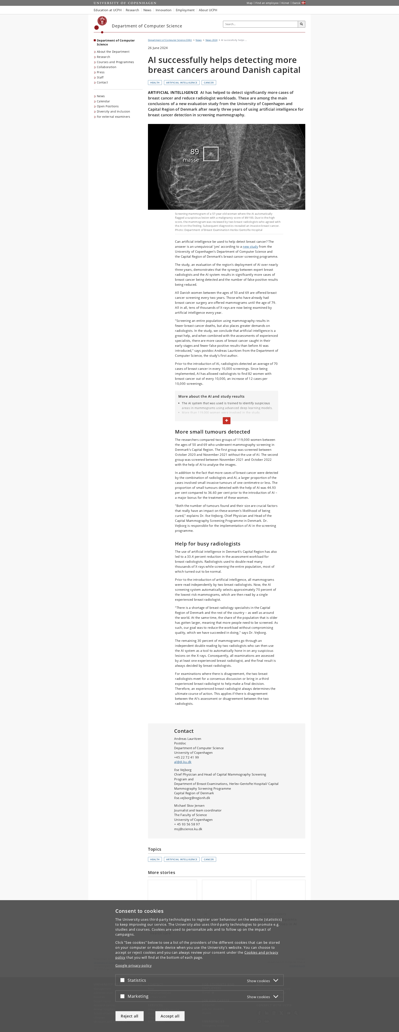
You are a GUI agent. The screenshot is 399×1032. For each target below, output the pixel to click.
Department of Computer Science (116, 42)
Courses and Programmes (115, 62)
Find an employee (266, 3)
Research (103, 57)
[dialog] (199, 966)
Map (249, 3)
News (101, 96)
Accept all (170, 1016)
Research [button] (132, 10)
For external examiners (113, 117)
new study (250, 246)
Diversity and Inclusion (113, 111)
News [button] (147, 10)
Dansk (296, 3)
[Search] (301, 24)
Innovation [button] (164, 10)
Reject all (129, 1016)
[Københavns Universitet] (100, 24)
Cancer (209, 82)
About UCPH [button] (208, 10)
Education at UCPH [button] (108, 10)
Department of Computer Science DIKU (170, 40)
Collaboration (106, 67)
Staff (100, 77)
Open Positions (108, 106)
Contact (102, 82)
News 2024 (212, 40)
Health (155, 82)
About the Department (113, 52)
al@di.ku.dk (182, 762)
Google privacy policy (133, 965)
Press (101, 72)
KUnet (285, 3)
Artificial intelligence (181, 82)
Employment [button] (185, 10)
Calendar (103, 101)
